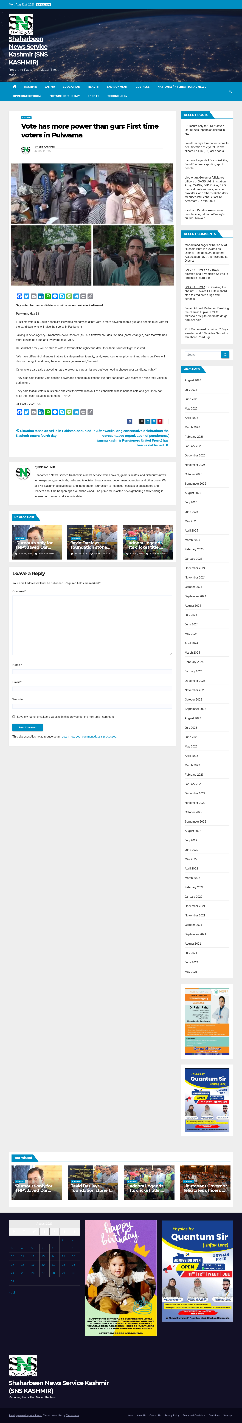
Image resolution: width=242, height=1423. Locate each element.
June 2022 (191, 849)
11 (22, 1256)
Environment (117, 86)
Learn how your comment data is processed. (89, 736)
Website (17, 699)
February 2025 (194, 549)
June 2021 (191, 962)
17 (12, 1264)
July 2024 (191, 615)
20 (43, 1264)
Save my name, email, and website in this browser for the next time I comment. (65, 716)
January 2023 (193, 784)
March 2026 (192, 427)
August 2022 (193, 830)
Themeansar (72, 1415)
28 (53, 1273)
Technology (117, 96)
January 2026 (193, 446)
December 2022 (195, 793)
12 (33, 1256)
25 (22, 1273)
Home (130, 1415)
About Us (141, 1415)
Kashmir (30, 86)
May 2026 (191, 408)
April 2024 (191, 643)
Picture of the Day (64, 96)
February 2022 (194, 887)
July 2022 (191, 840)
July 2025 (191, 502)
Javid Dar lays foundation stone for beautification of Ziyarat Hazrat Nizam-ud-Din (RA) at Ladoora (207, 147)
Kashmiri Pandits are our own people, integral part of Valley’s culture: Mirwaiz (205, 214)
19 (33, 1264)
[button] (230, 91)
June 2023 (191, 737)
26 (33, 1273)
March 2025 (192, 539)
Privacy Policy (172, 1415)
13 (43, 1256)
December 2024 (195, 568)
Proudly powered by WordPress (25, 1415)
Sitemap (227, 1415)
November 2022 (195, 802)
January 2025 (193, 558)
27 (43, 1273)
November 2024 (195, 577)
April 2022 (191, 868)
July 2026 (191, 389)
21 (53, 1264)
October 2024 (193, 586)
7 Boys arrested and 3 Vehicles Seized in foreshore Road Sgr (206, 274)
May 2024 (191, 633)
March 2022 (192, 877)
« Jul (12, 1292)
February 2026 (194, 436)
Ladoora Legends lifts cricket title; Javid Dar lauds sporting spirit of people (206, 164)
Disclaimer (214, 1415)
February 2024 (194, 661)
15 (63, 1256)
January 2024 (193, 671)
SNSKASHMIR (47, 146)
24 (12, 1273)
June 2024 (191, 624)
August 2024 (193, 605)
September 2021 (195, 934)
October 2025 (193, 474)
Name (17, 664)
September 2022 (195, 821)
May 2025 (191, 521)
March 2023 (192, 765)
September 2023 (195, 708)
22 (63, 1264)
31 (12, 1281)
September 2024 (195, 596)
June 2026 (191, 399)
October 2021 (193, 924)
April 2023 (191, 755)
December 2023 (195, 680)
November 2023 (195, 690)
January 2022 (193, 896)
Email (16, 682)
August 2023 (193, 718)
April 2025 (191, 530)
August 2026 (193, 380)
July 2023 (191, 727)
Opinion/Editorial (27, 96)
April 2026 (191, 417)
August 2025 (193, 493)
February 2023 (194, 774)
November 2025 (195, 464)
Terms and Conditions (194, 1415)
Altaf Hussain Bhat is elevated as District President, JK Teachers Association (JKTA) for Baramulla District (206, 253)
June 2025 (191, 511)
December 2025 (195, 455)
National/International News (182, 86)
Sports (94, 96)
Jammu (50, 86)
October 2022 (193, 812)
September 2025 (195, 483)
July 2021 (191, 953)
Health (93, 86)
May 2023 (191, 746)
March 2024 (192, 652)
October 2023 (193, 699)
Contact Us (155, 1415)
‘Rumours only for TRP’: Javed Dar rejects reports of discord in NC (205, 130)
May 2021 (191, 971)
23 (73, 1264)
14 (53, 1256)
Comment (19, 591)
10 (12, 1256)
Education (71, 86)
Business (143, 86)
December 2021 (195, 906)
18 (22, 1264)
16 (73, 1256)
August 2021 (193, 943)
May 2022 (191, 859)
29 (63, 1273)
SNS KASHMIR (195, 270)
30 (73, 1273)
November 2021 (195, 915)
